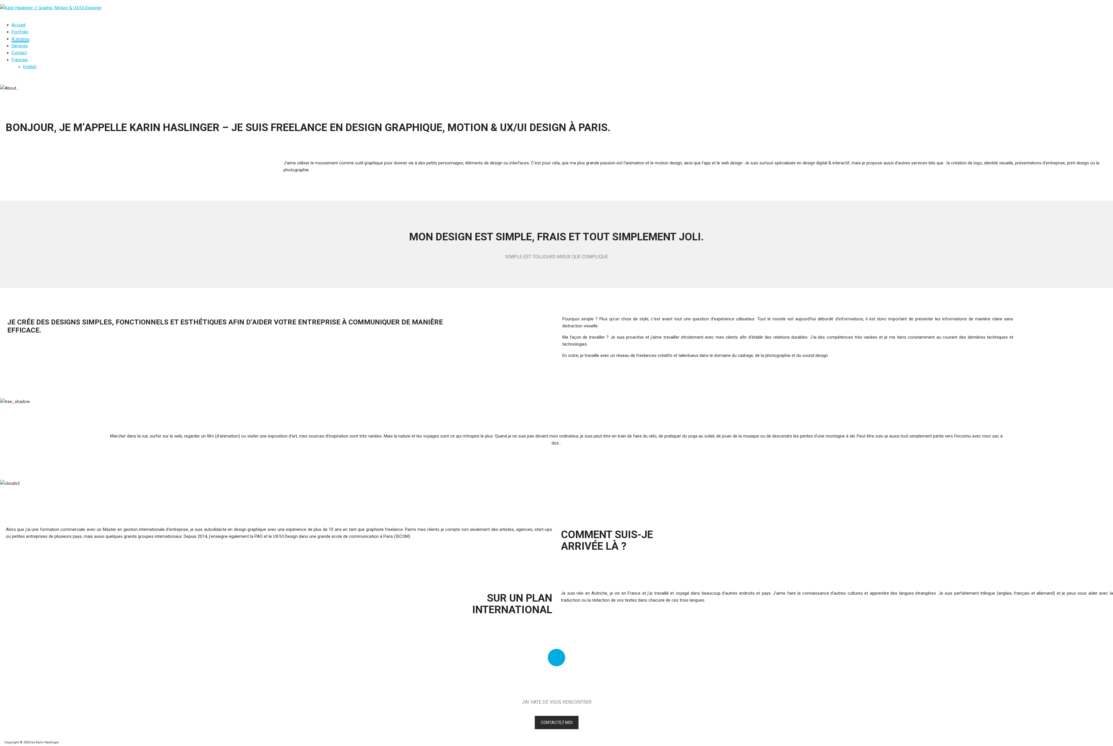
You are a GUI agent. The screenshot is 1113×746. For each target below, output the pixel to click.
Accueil (19, 25)
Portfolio (20, 32)
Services (20, 45)
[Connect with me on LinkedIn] (556, 657)
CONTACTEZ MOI (556, 722)
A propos (20, 38)
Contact (19, 52)
